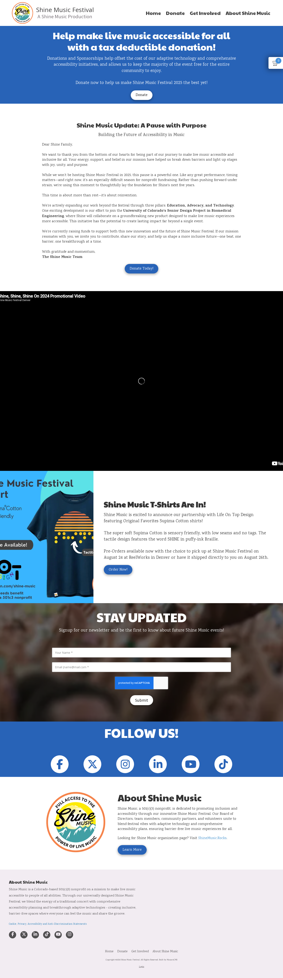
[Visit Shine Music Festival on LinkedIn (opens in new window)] (35, 934)
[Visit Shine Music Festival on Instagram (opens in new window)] (69, 934)
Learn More (132, 850)
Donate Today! (141, 268)
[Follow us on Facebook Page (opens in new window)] (60, 764)
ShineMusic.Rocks (212, 838)
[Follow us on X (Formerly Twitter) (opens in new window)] (92, 764)
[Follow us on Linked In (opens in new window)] (158, 764)
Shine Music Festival (65, 10)
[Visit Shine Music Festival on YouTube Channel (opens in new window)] (58, 934)
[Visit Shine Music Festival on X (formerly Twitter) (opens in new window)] (24, 934)
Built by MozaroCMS (168, 960)
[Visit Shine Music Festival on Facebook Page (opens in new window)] (12, 934)
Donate (142, 95)
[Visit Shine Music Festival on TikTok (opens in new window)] (46, 934)
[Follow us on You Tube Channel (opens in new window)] (191, 764)
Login (141, 966)
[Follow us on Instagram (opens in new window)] (125, 764)
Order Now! (118, 569)
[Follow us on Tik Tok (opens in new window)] (223, 764)
